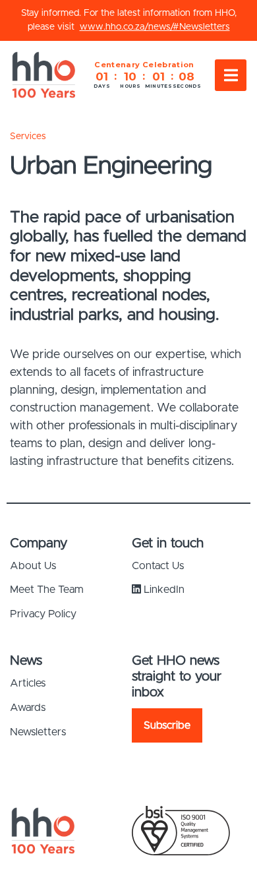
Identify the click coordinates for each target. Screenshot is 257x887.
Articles (27, 683)
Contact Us (158, 566)
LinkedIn (163, 589)
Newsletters (38, 732)
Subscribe (167, 725)
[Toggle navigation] (230, 75)
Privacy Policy (43, 614)
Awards (27, 707)
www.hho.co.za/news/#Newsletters (155, 27)
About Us (33, 566)
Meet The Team (47, 589)
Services (28, 136)
